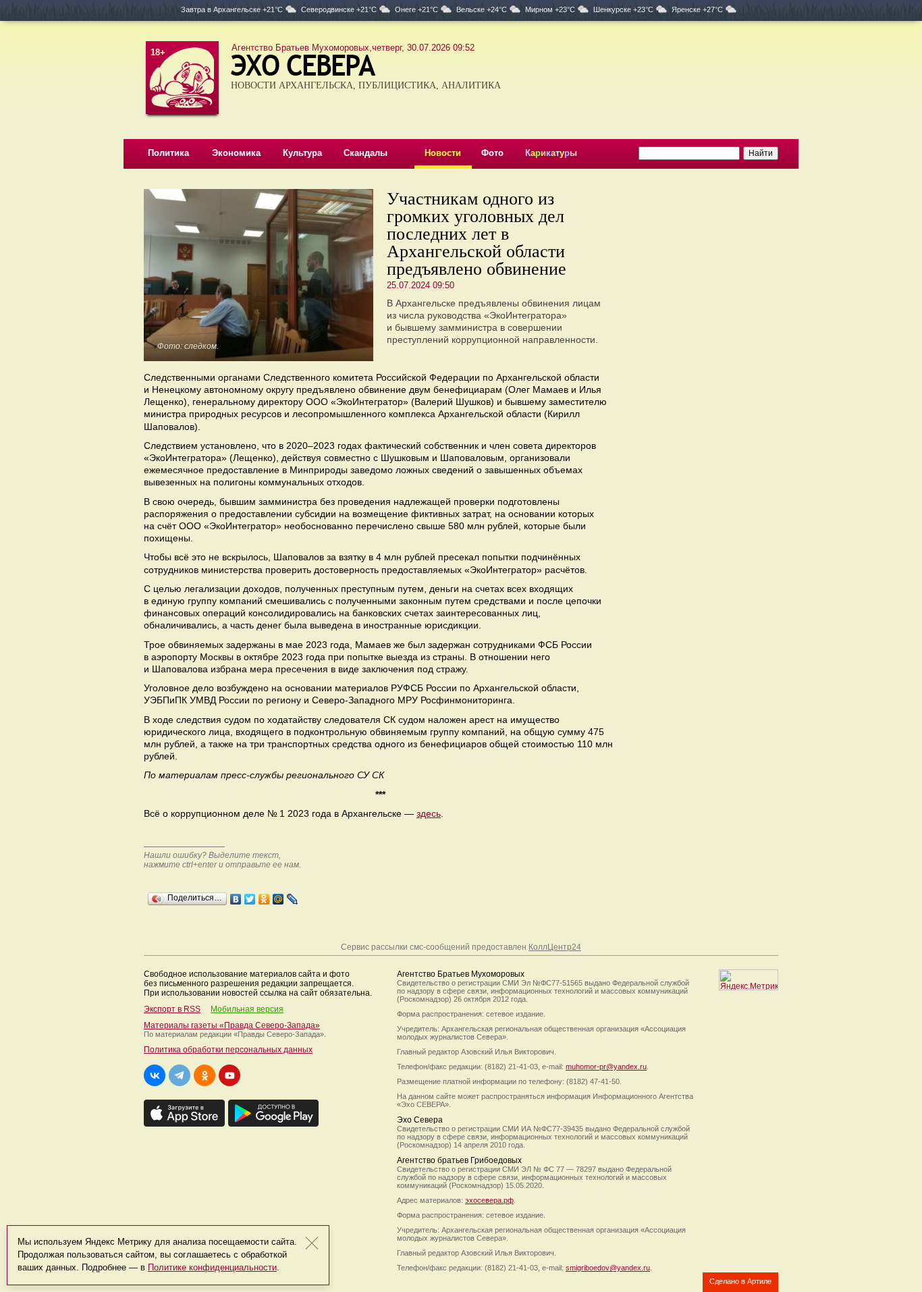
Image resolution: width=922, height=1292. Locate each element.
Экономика (236, 153)
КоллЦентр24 (554, 947)
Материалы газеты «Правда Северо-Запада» (232, 1025)
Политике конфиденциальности (212, 1267)
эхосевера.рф (489, 1200)
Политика (168, 153)
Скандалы (365, 153)
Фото (492, 153)
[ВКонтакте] (236, 895)
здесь (428, 813)
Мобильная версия (247, 1009)
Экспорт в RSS (172, 1009)
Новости (443, 153)
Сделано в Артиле (740, 1281)
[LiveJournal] (293, 895)
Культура (302, 153)
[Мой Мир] (278, 895)
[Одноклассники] (264, 895)
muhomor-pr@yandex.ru (606, 1066)
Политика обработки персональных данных (228, 1049)
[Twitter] (250, 895)
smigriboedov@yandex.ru (608, 1268)
